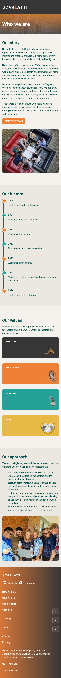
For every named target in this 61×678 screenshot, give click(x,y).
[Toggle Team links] (55, 629)
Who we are (8, 598)
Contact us (9, 664)
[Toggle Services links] (55, 611)
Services (7, 609)
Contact (6, 636)
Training (6, 618)
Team (5, 627)
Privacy (6, 642)
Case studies (9, 603)
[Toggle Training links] (55, 620)
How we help (9, 592)
